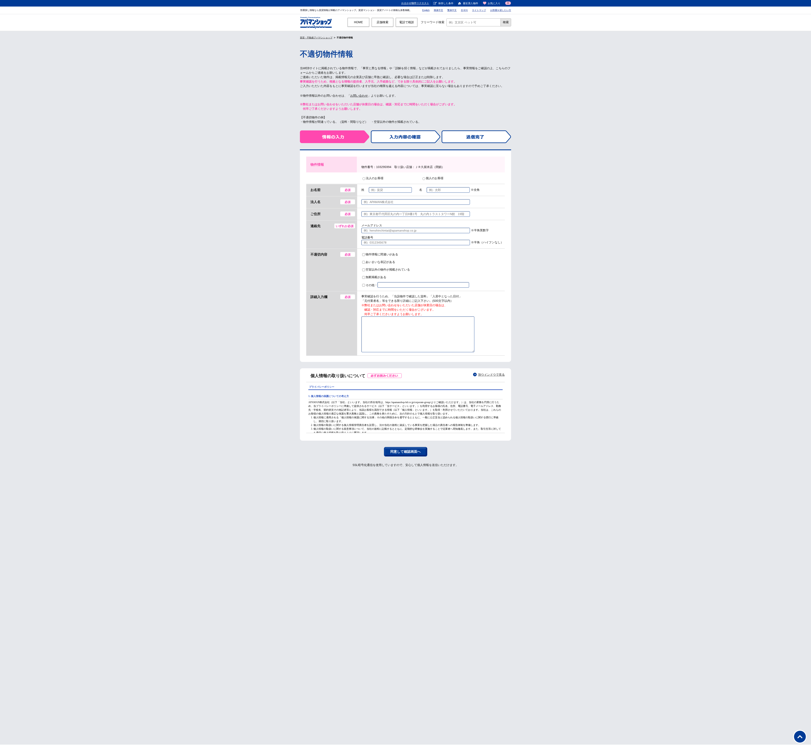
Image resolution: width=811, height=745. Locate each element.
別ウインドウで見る (491, 374)
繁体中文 (452, 10)
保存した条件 (445, 3)
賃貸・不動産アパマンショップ (316, 37)
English (426, 10)
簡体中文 (438, 10)
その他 (370, 285)
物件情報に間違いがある (382, 254)
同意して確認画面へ (405, 451)
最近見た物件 (470, 3)
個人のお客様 (435, 178)
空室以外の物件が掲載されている (388, 269)
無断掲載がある (376, 277)
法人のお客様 (375, 178)
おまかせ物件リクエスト (415, 3)
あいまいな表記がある (380, 262)
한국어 (464, 10)
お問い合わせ (359, 95)
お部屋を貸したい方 (500, 10)
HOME (358, 22)
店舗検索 (382, 22)
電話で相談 (406, 22)
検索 (506, 22)
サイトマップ (479, 10)
